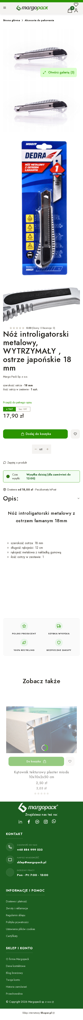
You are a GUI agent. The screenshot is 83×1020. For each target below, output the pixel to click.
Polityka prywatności (17, 922)
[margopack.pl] (52, 1002)
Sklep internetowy (37, 1013)
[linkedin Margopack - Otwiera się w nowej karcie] (20, 821)
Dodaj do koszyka (38, 434)
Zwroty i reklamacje (17, 908)
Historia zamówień (16, 987)
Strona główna (11, 20)
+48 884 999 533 (30, 849)
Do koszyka (33, 761)
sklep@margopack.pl (31, 862)
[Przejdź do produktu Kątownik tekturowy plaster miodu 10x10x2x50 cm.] (41, 729)
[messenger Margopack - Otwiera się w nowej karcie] (37, 821)
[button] (4, 8)
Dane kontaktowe (15, 966)
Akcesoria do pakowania (39, 20)
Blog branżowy (14, 973)
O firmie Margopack (17, 959)
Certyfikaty (12, 936)
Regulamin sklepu (15, 915)
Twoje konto (13, 980)
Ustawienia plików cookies (20, 929)
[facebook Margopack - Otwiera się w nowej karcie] (28, 821)
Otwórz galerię (61, 72)
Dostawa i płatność (16, 901)
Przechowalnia (14, 994)
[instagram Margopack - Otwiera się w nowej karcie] (45, 821)
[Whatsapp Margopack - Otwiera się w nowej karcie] (54, 821)
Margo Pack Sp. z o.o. (15, 377)
